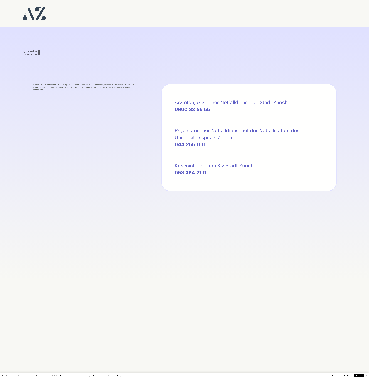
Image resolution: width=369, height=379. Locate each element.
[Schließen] (367, 375)
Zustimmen (359, 376)
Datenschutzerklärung (114, 376)
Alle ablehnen (347, 376)
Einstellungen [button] (336, 376)
